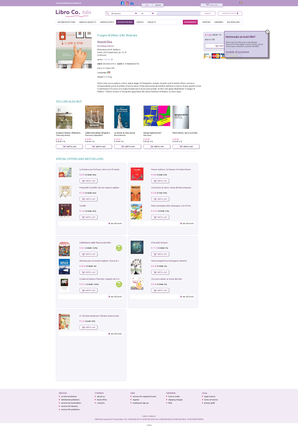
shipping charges (175, 400)
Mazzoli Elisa (104, 41)
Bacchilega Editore (105, 46)
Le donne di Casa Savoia (124, 133)
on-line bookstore (69, 396)
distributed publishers (70, 400)
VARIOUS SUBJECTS (87, 22)
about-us (101, 396)
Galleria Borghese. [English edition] (100, 133)
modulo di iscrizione (237, 51)
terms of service (211, 400)
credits (149, 425)
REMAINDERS (190, 22)
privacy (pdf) (209, 403)
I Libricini (107, 59)
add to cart (71, 146)
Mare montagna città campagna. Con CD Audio (172, 206)
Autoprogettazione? (152, 133)
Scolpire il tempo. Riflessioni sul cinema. (73, 133)
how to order (174, 396)
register (158, 5)
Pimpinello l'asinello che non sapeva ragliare (99, 187)
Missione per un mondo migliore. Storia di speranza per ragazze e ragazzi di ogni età (117, 261)
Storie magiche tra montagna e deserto (169, 261)
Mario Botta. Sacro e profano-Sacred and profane (195, 133)
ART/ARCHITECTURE (66, 22)
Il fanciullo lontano (159, 242)
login (147, 5)
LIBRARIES (218, 22)
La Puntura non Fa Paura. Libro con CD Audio (99, 169)
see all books (116, 223)
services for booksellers (71, 403)
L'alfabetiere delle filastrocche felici (95, 242)
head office (102, 400)
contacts (101, 403)
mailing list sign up (141, 403)
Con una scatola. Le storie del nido (166, 279)
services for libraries (69, 406)
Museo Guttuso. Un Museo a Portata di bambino (173, 169)
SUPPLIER (206, 22)
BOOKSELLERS (233, 22)
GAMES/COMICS (107, 22)
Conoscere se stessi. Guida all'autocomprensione (173, 187)
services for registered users (144, 396)
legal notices (209, 396)
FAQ (170, 403)
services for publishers (70, 409)
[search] (207, 13)
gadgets (151, 22)
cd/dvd (140, 22)
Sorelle (82, 206)
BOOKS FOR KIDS (125, 22)
